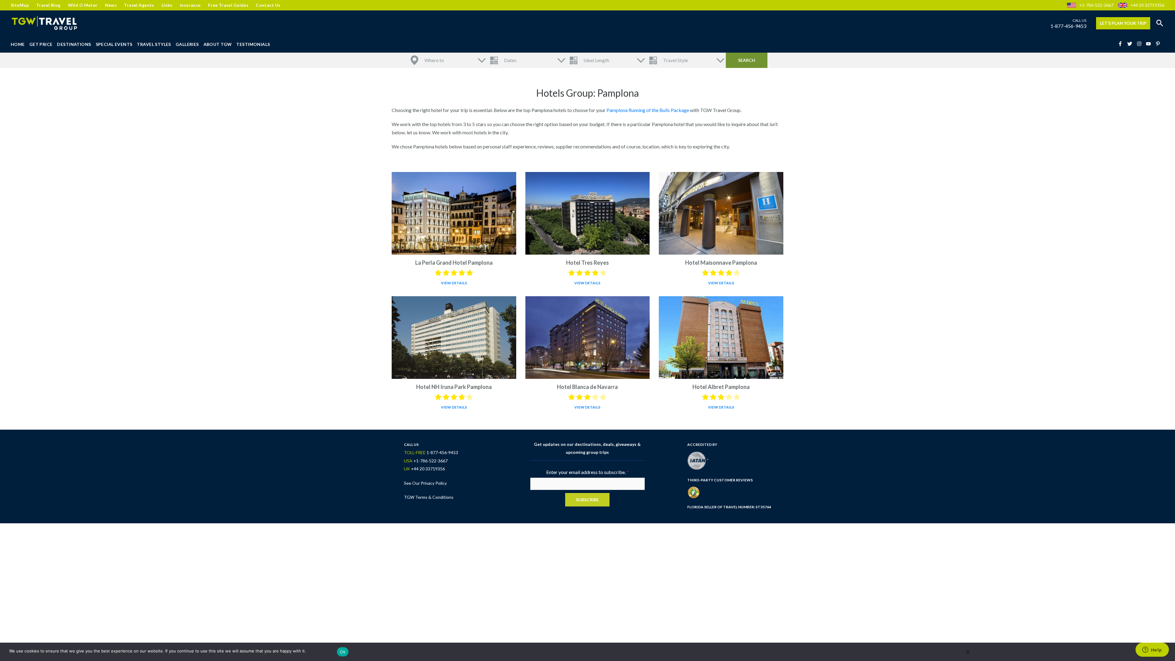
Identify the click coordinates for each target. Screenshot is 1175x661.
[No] (967, 652)
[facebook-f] (1122, 43)
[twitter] (1131, 43)
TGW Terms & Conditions (428, 497)
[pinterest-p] (1158, 43)
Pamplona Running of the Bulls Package (647, 110)
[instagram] (1141, 43)
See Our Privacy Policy (425, 483)
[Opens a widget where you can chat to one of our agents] (1152, 650)
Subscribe (587, 499)
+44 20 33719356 (1147, 5)
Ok (342, 651)
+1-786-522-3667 (1096, 5)
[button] (1159, 23)
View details (454, 283)
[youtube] (1150, 43)
